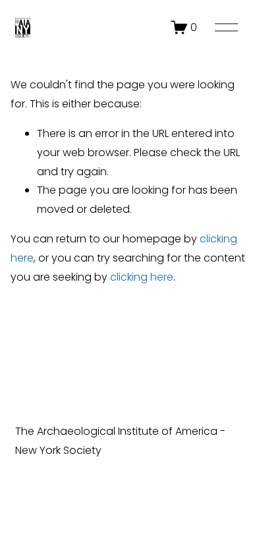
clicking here (141, 277)
